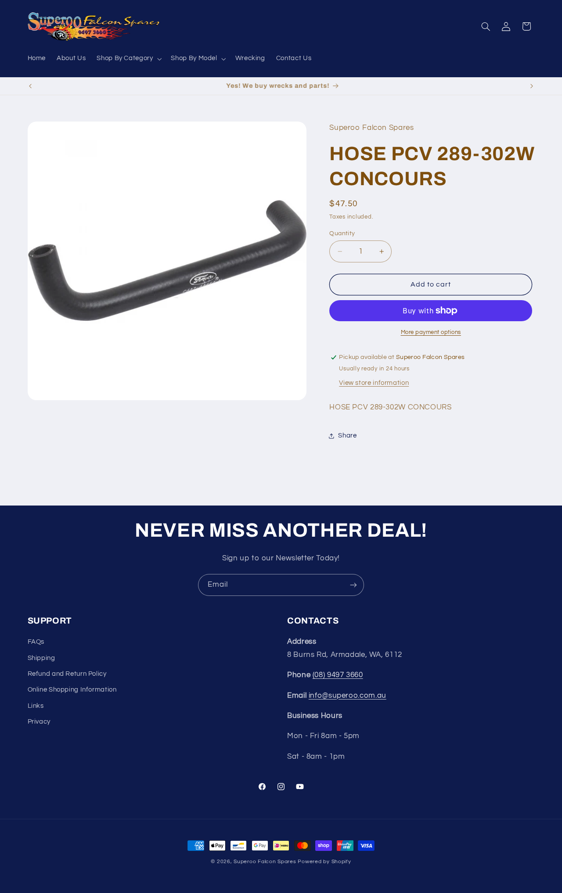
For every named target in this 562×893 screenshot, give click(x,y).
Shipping (41, 658)
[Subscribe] (353, 584)
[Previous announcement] (30, 86)
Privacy (39, 721)
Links (36, 706)
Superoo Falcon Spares (265, 861)
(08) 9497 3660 (338, 675)
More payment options (431, 332)
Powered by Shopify (324, 861)
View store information (374, 383)
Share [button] (347, 435)
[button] (128, 58)
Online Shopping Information (72, 689)
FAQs (36, 641)
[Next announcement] (531, 86)
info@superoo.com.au (347, 695)
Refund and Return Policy (67, 674)
